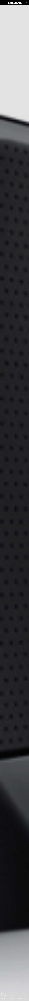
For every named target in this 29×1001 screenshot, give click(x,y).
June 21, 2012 (4, 998)
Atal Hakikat (19, 998)
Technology (3, 993)
